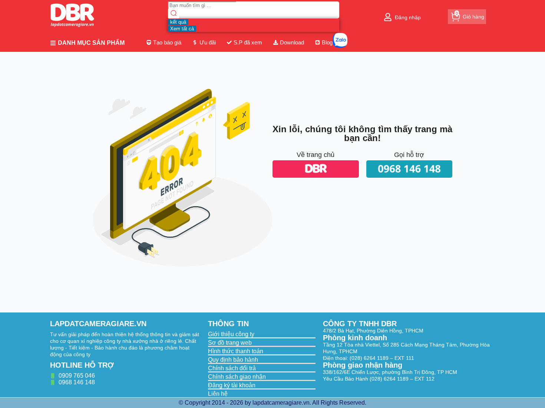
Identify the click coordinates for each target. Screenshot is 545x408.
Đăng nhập (408, 17)
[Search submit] (173, 14)
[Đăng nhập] (388, 17)
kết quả (178, 22)
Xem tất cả (182, 28)
